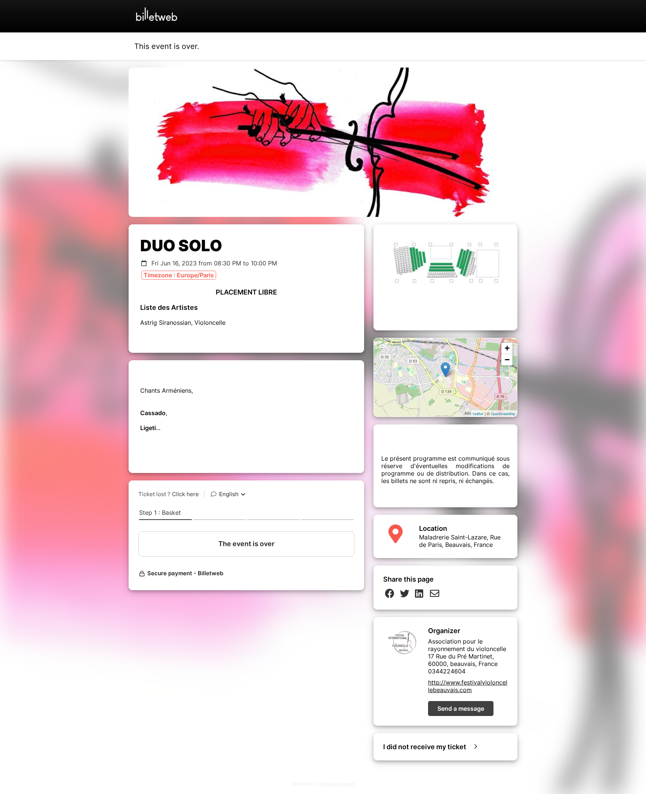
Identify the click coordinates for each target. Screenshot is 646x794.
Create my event (337, 784)
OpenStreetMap (503, 413)
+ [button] (507, 348)
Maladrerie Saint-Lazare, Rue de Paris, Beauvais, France (460, 540)
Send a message (460, 708)
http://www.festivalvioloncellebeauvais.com (467, 686)
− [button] (507, 359)
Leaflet (478, 413)
